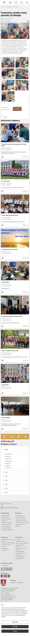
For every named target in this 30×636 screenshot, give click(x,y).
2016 (6, 492)
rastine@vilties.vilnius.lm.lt (9, 595)
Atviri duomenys (19, 558)
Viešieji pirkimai (5, 548)
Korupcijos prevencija (20, 553)
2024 (6, 476)
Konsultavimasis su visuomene (20, 545)
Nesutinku (15, 626)
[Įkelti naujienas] (10, 2)
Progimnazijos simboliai (7, 522)
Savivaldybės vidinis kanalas (11, 507)
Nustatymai (15, 622)
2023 (6, 480)
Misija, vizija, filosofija (6, 519)
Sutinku (15, 631)
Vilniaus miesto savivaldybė (16, 582)
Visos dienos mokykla (21, 519)
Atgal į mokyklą (6, 417)
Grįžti (5, 117)
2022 (6, 484)
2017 (6, 488)
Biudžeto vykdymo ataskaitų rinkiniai (8, 540)
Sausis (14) (8, 467)
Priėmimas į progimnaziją (7, 529)
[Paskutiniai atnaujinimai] (16, 2)
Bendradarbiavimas (6, 528)
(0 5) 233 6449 (6, 592)
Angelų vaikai (5, 384)
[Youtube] (5, 576)
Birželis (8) (8, 456)
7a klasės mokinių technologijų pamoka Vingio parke (14, 145)
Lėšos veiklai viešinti (6, 544)
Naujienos (9, 7)
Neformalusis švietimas (21, 520)
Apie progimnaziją (6, 515)
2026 (6, 449)
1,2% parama (4, 550)
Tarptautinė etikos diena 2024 (9, 249)
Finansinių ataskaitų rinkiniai (8, 543)
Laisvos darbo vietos (20, 541)
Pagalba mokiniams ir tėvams (22, 522)
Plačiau (24, 156)
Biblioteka (18, 526)
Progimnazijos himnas (7, 524)
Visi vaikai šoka (6, 181)
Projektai (3, 546)
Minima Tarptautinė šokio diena (10, 350)
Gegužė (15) (8, 458)
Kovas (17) (8, 463)
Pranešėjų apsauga (20, 551)
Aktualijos (16, 7)
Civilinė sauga (19, 555)
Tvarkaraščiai (7, 503)
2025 (6, 472)
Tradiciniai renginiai (6, 526)
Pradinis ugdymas (20, 515)
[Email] (9, 576)
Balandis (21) (9, 461)
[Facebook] (2, 576)
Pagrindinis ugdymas (20, 517)
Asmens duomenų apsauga (22, 543)
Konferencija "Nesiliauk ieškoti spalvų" (12, 316)
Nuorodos (18, 539)
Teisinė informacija (20, 557)
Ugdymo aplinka (5, 517)
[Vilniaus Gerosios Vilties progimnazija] (3, 2)
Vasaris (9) (8, 465)
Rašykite (4, 569)
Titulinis (3, 7)
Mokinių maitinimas (20, 524)
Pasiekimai (4, 520)
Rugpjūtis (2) (9, 454)
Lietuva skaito (5, 282)
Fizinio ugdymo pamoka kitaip (10, 215)
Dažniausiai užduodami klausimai (21, 549)
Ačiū (16, 109)
